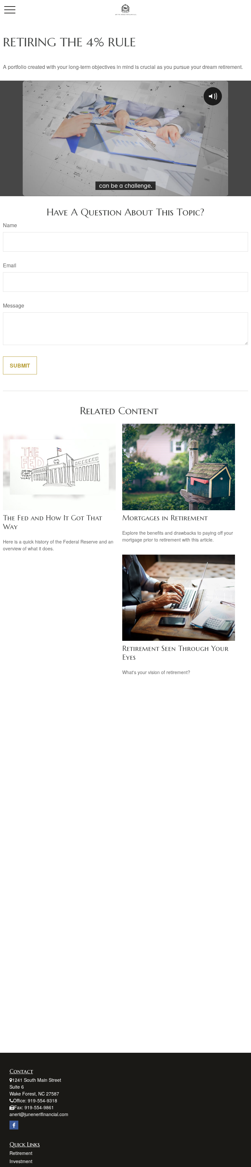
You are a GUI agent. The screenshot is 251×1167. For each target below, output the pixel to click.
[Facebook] (13, 1125)
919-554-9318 (42, 1100)
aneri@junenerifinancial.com (38, 1114)
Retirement (20, 1153)
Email (9, 265)
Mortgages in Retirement (165, 517)
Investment (20, 1161)
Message (13, 305)
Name (10, 225)
